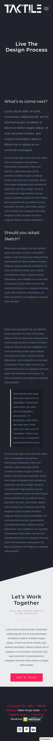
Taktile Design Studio (29, 710)
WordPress (16, 719)
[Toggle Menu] (46, 8)
